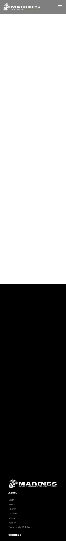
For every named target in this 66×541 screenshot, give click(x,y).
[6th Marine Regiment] (21, 7)
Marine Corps (33, 483)
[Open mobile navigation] (60, 6)
